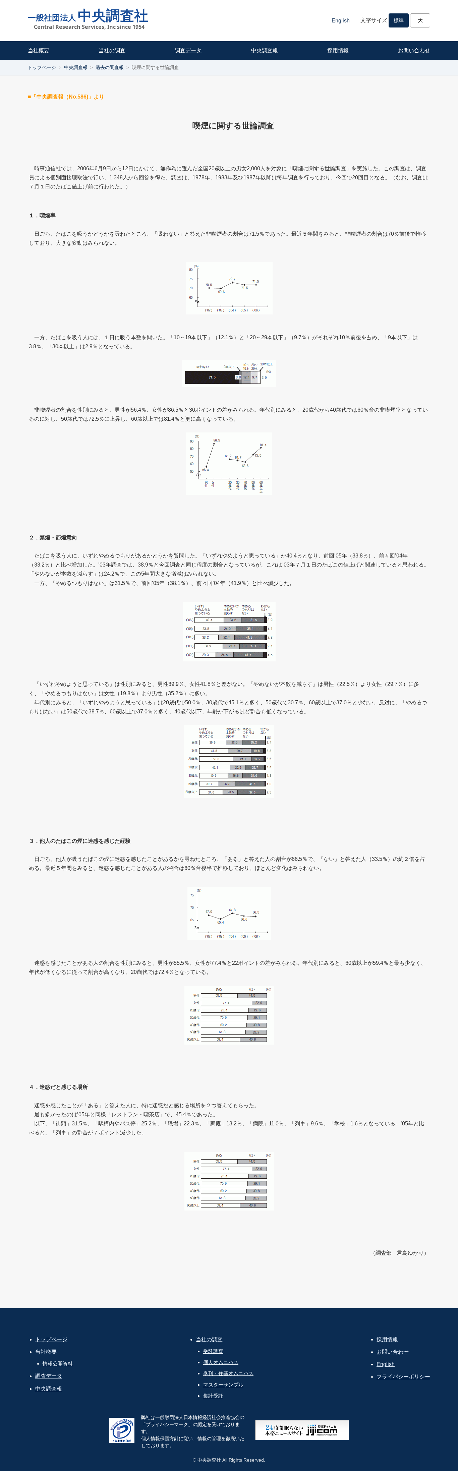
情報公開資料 (58, 1363)
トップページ (42, 67)
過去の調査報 (110, 67)
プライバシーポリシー (403, 1376)
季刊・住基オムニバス (228, 1373)
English (341, 20)
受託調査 (213, 1351)
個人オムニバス (220, 1362)
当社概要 (38, 50)
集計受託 (213, 1396)
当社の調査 (112, 50)
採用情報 (338, 50)
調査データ (188, 50)
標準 (399, 20)
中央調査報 (264, 50)
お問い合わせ (414, 50)
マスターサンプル (223, 1385)
